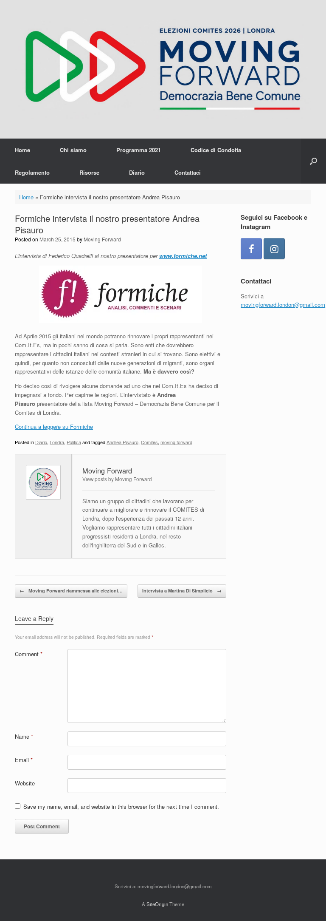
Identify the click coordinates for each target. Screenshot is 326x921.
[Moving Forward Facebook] (251, 248)
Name (24, 736)
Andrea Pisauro (122, 442)
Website (25, 783)
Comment (28, 654)
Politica (74, 442)
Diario (137, 172)
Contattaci (187, 172)
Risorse (89, 172)
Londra (57, 442)
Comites (149, 442)
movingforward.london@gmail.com (283, 304)
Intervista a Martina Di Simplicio (182, 590)
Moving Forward (102, 239)
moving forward (176, 442)
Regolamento (32, 172)
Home (22, 150)
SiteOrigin (157, 904)
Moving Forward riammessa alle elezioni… (71, 590)
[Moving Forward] (163, 69)
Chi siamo (73, 150)
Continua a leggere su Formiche (54, 426)
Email (24, 760)
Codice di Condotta (216, 150)
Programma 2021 (138, 150)
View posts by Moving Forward (117, 479)
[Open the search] (313, 161)
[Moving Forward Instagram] (274, 248)
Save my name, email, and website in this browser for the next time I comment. (121, 806)
